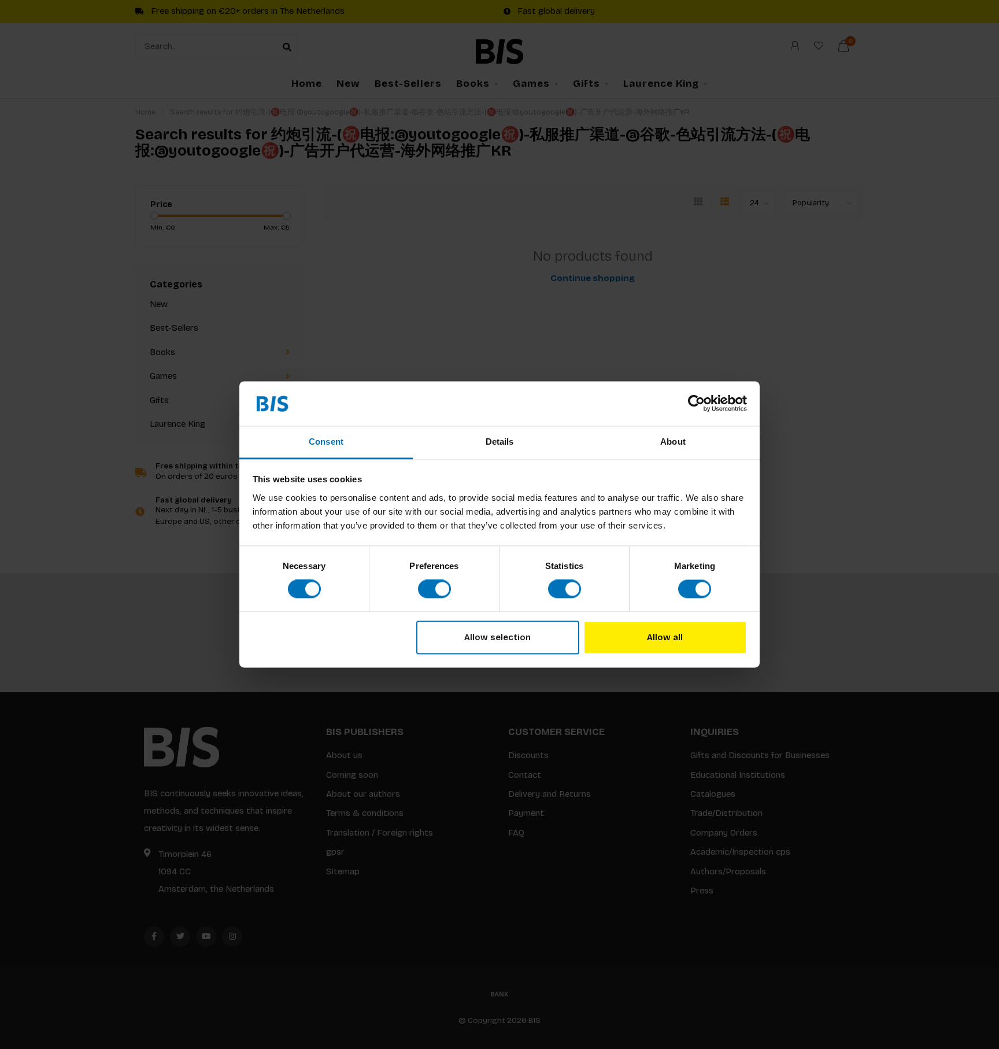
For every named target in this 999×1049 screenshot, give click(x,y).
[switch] (434, 589)
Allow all (665, 637)
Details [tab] (500, 441)
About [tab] (673, 441)
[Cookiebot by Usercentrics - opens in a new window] (696, 403)
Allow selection (497, 637)
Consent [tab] (326, 441)
